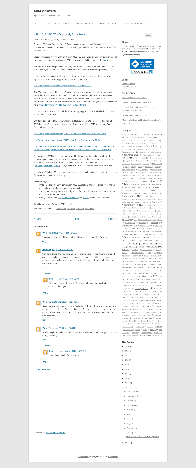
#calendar (132, 140)
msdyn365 (126, 288)
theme (131, 321)
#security (133, 211)
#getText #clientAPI (128, 170)
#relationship (126, 208)
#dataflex (142, 152)
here (105, 60)
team (124, 321)
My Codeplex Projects (108, 23)
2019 (127, 364)
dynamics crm (139, 259)
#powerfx (155, 202)
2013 (127, 443)
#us (154, 220)
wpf (143, 336)
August (130, 410)
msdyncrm (141, 288)
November (131, 396)
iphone (131, 276)
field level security (128, 264)
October (130, 400)
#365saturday (135, 134)
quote (158, 300)
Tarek (45, 328)
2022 (127, 351)
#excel (158, 161)
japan (138, 276)
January (130, 432)
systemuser (148, 318)
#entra (133, 161)
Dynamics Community (69, 197)
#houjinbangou (143, 170)
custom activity (137, 253)
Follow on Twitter (128, 83)
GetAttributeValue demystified (134, 97)
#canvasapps (143, 140)
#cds (158, 140)
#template (156, 214)
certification (61, 208)
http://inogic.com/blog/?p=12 (47, 165)
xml (147, 335)
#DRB (127, 157)
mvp (129, 291)
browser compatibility (130, 234)
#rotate (153, 208)
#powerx (147, 205)
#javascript (154, 175)
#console (140, 146)
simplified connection (152, 312)
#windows (126, 225)
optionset (135, 294)
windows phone (146, 333)
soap (135, 315)
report (148, 303)
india (156, 270)
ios (158, 273)
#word (135, 226)
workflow (136, 336)
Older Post (112, 219)
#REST (136, 208)
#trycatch (157, 217)
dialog (146, 256)
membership (126, 285)
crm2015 (125, 249)
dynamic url (155, 256)
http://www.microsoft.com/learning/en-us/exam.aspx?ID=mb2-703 (62, 85)
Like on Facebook (129, 86)
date (149, 253)
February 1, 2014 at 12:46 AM (64, 233)
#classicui (143, 143)
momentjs (155, 285)
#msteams (143, 184)
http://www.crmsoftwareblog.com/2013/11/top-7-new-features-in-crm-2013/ (67, 140)
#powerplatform (130, 204)
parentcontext (127, 297)
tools (144, 321)
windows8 (127, 336)
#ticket (124, 217)
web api (153, 330)
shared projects (127, 312)
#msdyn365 (156, 181)
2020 (127, 360)
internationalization (129, 273)
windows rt (158, 333)
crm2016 (135, 250)
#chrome (133, 143)
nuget (136, 291)
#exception (126, 164)
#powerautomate (150, 196)
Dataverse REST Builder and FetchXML (137, 102)
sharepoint (138, 312)
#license (124, 178)
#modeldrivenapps (140, 181)
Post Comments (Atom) (56, 432)
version (159, 327)
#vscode (142, 223)
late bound (133, 279)
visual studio (128, 330)
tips (138, 321)
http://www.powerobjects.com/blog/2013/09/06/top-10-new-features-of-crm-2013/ (70, 133)
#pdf (141, 190)
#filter (133, 167)
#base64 (139, 137)
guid (127, 270)
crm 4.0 (141, 247)
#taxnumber (128, 214)
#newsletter (155, 184)
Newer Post (39, 219)
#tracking (138, 217)
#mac (160, 178)
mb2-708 (144, 282)
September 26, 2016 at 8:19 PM (72, 351)
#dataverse (127, 154)
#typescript (126, 220)
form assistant (155, 264)
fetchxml (156, 261)
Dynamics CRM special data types (135, 115)
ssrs (150, 315)
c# (161, 234)
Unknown (46, 233)
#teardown (146, 214)
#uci (135, 220)
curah (157, 250)
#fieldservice (157, 164)
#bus (123, 140)
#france (157, 167)
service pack (155, 309)
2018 (127, 369)
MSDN (86, 197)
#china (124, 143)
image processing (142, 270)
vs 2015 (137, 330)
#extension (136, 164)
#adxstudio (147, 134)
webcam (135, 333)
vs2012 (145, 330)
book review (155, 231)
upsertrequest (139, 327)
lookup (159, 279)
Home (36, 23)
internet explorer (146, 273)
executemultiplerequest (143, 261)
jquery (160, 276)
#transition (147, 217)
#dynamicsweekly (155, 158)
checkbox (150, 237)
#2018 (124, 134)
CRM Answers (45, 10)
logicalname (150, 279)
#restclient (145, 208)
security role (143, 309)
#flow (140, 167)
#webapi (154, 222)
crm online (89, 208)
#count (157, 146)
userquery (150, 327)
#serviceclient (143, 211)
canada (128, 237)
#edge (126, 161)
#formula (148, 167)
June (129, 419)
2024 (127, 346)
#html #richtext (156, 170)
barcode (145, 231)
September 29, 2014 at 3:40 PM (65, 302)
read (123, 303)
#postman (155, 193)
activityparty (157, 225)
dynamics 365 (126, 259)
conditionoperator (146, 240)
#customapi (153, 149)
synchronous (136, 318)
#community (154, 143)
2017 (127, 373)
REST (157, 303)
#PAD (148, 187)
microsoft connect (141, 285)
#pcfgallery (126, 190)
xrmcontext (155, 336)
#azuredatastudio (128, 137)
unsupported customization (140, 324)
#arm (157, 134)
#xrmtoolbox (145, 225)
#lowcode (151, 178)
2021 (127, 355)
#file (126, 167)
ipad (123, 276)
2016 (127, 378)
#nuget (124, 187)
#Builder (156, 137)
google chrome (156, 267)
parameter (155, 294)
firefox (139, 264)
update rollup (127, 327)
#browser (148, 137)
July (128, 414)
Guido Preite (113, 457)
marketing (134, 282)
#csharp (140, 149)
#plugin (154, 190)
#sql (152, 211)
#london (133, 178)
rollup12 (148, 306)
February (131, 428)
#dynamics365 (140, 158)
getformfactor (142, 267)
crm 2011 (71, 208)
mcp (151, 282)
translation (152, 321)
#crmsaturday (126, 149)
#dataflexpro (154, 152)
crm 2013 (80, 208)
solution (142, 315)
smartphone (126, 315)
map (126, 282)
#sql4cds (159, 211)
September (131, 405)
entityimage (128, 261)
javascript (148, 276)
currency (125, 253)
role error (138, 306)
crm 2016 (132, 247)
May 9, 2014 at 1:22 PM (69, 279)
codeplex (159, 237)
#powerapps (128, 195)
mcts (158, 282)
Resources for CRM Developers (57, 23)
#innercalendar (154, 173)
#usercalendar (130, 223)
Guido (52, 279)
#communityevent (128, 146)
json (125, 279)
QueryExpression (146, 300)
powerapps (125, 300)
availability (128, 231)
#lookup (142, 178)
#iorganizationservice (129, 175)
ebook (160, 259)
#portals (144, 193)
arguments (150, 229)
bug (144, 234)
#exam (151, 161)
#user (160, 220)
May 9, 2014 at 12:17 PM (62, 249)
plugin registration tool (143, 297)
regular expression (135, 303)
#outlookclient (137, 187)
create (157, 240)
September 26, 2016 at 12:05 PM (63, 328)
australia (159, 229)
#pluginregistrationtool (130, 193)
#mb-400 (127, 181)
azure (137, 231)
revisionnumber (127, 306)
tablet (158, 318)
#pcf (157, 187)
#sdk (125, 211)
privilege (134, 300)
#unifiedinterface (145, 220)
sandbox (157, 306)
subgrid (157, 315)
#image (141, 173)
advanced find (129, 228)
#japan (143, 175)
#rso (160, 208)
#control (149, 146)
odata (143, 291)
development (136, 256)
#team (137, 214)
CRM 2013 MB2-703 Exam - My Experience (60, 34)
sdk (134, 309)
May (129, 423)
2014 (127, 387)
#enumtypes (142, 161)
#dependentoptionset (146, 155)
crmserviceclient (146, 250)
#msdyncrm (131, 184)
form (145, 264)
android (141, 229)
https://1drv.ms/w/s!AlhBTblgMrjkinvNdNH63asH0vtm (62, 105)
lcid (142, 279)
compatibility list (130, 240)
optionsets (145, 294)
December (131, 391)
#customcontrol (128, 152)
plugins (156, 297)
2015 (127, 382)
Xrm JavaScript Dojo (84, 23)
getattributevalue (128, 267)
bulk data (152, 234)
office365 (152, 291)
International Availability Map (136, 23)
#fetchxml (146, 164)
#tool (131, 217)
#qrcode (156, 205)
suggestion (125, 318)
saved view (125, 309)
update (157, 324)
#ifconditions (129, 173)
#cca (151, 140)
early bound (150, 259)
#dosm (159, 155)
